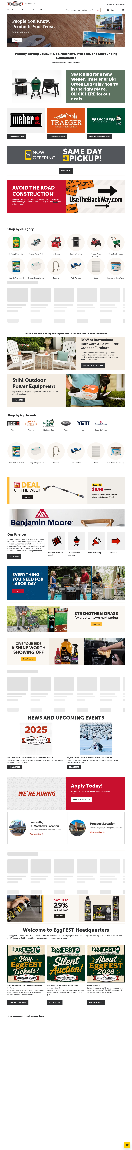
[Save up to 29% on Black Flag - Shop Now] (66, 908)
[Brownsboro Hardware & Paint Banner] (66, 30)
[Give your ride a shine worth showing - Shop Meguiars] (66, 651)
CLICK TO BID (54, 1003)
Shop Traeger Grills (57, 136)
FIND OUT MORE (96, 1003)
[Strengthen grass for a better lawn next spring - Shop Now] (66, 619)
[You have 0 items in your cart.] (123, 9)
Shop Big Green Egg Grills (99, 136)
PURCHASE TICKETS (17, 1003)
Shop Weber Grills (16, 136)
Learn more (14, 557)
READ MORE (74, 767)
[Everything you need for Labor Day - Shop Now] (66, 583)
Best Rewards (120, 4)
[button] (25, 10)
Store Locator (110, 4)
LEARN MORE (14, 767)
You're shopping (30, 3)
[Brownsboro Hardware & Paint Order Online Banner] (66, 155)
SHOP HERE (66, 171)
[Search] (98, 10)
